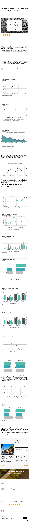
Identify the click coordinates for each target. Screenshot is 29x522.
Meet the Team (21, 501)
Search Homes (16, 501)
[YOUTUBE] (13, 504)
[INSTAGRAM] (11, 504)
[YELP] (19, 504)
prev (1, 465)
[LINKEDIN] (15, 504)
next (3, 465)
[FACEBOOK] (9, 504)
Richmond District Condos (4, 492)
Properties (5, 501)
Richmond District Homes (4, 491)
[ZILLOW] (17, 504)
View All (26, 465)
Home (1, 501)
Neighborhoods (10, 501)
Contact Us (2, 502)
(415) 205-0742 (3, 488)
